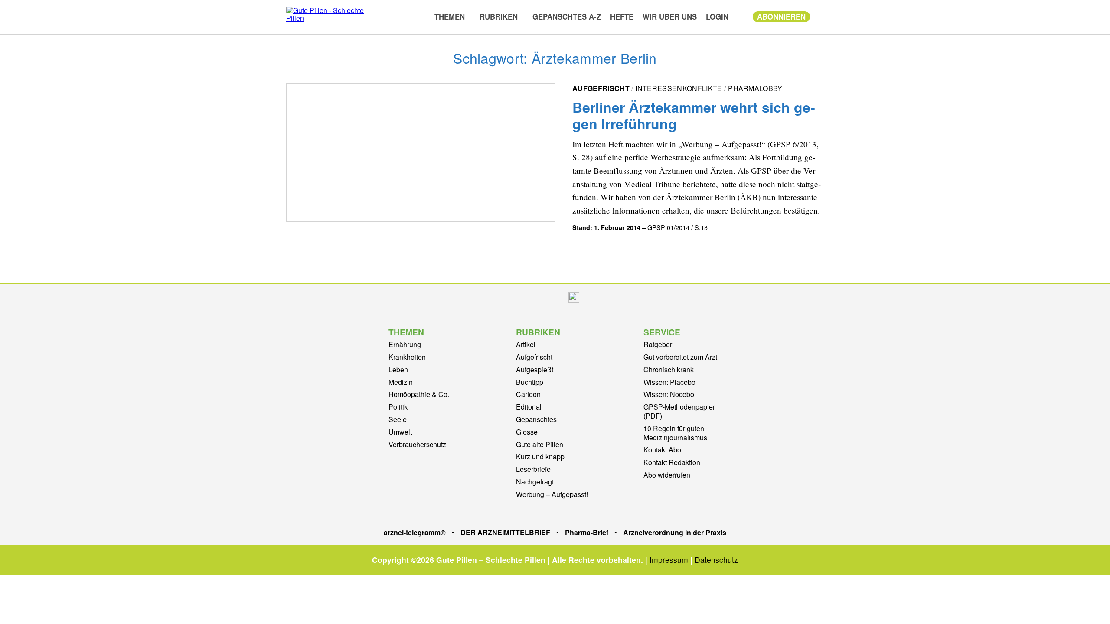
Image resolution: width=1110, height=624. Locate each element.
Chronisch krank (668, 369)
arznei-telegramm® (415, 532)
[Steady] (574, 297)
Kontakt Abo (662, 450)
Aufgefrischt (601, 88)
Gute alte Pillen (539, 444)
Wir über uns (670, 16)
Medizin (400, 382)
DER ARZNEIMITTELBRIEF (505, 532)
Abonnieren (781, 16)
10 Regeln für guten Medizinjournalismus (675, 432)
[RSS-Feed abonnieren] (593, 297)
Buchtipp (529, 382)
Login (717, 16)
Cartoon (528, 394)
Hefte (621, 16)
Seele (397, 419)
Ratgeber (657, 344)
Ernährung (404, 344)
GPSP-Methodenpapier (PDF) (679, 411)
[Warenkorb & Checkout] (741, 16)
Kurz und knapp (540, 457)
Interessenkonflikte (678, 88)
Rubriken (499, 16)
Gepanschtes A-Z (566, 16)
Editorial (529, 407)
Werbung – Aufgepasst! (552, 494)
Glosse (527, 432)
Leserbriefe (533, 469)
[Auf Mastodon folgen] (535, 297)
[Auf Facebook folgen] (516, 297)
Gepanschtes (536, 419)
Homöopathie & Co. (418, 394)
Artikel (525, 344)
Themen (449, 16)
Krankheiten (407, 357)
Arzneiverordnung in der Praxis (674, 532)
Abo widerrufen (666, 475)
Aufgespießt (534, 369)
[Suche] (819, 16)
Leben (398, 369)
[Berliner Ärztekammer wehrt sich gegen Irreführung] (420, 152)
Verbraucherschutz (417, 444)
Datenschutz (716, 559)
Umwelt (400, 432)
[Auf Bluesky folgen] (553, 297)
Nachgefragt (535, 482)
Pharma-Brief (586, 532)
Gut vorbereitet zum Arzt (680, 357)
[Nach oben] (1094, 605)
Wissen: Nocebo (668, 394)
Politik (398, 407)
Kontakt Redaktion (671, 462)
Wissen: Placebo (669, 382)
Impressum (669, 559)
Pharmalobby (755, 88)
